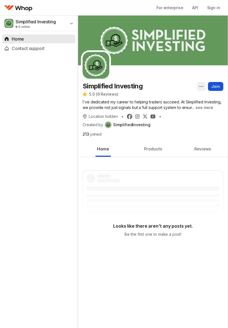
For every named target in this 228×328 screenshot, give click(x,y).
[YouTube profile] (153, 116)
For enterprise (170, 7)
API (195, 7)
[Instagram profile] (137, 116)
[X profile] (145, 116)
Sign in (213, 7)
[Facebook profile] (129, 116)
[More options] (201, 86)
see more (204, 107)
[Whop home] (18, 7)
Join (215, 86)
